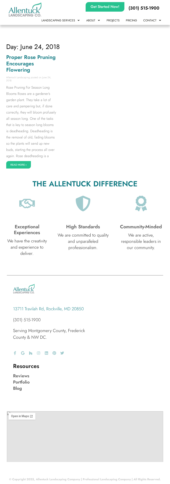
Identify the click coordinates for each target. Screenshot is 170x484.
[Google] (23, 353)
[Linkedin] (46, 353)
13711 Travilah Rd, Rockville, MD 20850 (48, 309)
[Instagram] (38, 353)
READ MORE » (18, 164)
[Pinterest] (54, 353)
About (90, 20)
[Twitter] (62, 353)
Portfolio (21, 382)
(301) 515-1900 (27, 320)
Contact (150, 20)
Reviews (21, 376)
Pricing (131, 20)
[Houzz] (31, 353)
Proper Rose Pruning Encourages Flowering (31, 63)
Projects (113, 20)
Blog (17, 388)
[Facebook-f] (15, 353)
